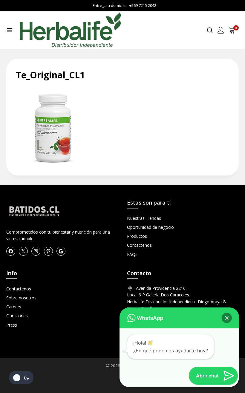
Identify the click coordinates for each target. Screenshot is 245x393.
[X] (23, 251)
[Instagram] (35, 251)
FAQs (132, 254)
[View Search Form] (209, 30)
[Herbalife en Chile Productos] (70, 30)
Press (11, 325)
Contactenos (139, 245)
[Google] (60, 251)
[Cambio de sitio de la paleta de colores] (21, 377)
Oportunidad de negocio (150, 227)
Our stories (17, 316)
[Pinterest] (48, 251)
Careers (13, 307)
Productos (137, 236)
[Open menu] (9, 30)
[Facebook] (10, 251)
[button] (227, 318)
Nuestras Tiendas (144, 218)
